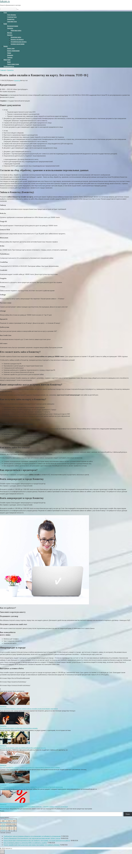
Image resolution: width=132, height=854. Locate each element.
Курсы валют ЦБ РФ (8, 819)
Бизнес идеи (10, 48)
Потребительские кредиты (18, 42)
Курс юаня (3, 829)
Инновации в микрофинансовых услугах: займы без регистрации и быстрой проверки (31, 787)
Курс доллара (3, 822)
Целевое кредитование (17, 44)
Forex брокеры (11, 15)
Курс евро (3, 824)
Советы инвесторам (13, 64)
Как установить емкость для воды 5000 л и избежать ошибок (25, 843)
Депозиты (10, 28)
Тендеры (9, 57)
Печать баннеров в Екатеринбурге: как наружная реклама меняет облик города (32, 838)
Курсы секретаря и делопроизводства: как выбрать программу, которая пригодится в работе (37, 841)
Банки (5, 24)
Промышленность (9, 66)
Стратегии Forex (12, 17)
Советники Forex (12, 21)
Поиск (2, 811)
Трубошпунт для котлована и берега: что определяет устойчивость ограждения (32, 836)
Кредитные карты (16, 37)
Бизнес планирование (13, 51)
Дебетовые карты (16, 30)
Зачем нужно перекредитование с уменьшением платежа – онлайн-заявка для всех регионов (34, 806)
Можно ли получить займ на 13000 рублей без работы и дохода (23, 748)
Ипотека (9, 33)
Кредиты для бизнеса (17, 39)
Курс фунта (3, 825)
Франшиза (10, 55)
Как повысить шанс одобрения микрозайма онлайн (19, 728)
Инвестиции (7, 60)
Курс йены (3, 830)
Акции (9, 62)
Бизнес (6, 46)
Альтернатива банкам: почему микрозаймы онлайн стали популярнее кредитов (29, 709)
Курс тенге (3, 827)
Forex (5, 12)
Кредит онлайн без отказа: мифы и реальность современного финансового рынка (30, 767)
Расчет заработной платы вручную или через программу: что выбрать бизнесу (32, 845)
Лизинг (9, 53)
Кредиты (9, 35)
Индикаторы (10, 19)
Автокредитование (12, 26)
